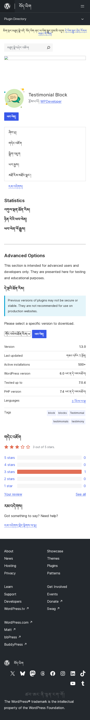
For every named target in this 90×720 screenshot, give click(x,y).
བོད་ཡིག (18, 663)
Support (10, 594)
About (8, 551)
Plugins (52, 566)
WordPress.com (18, 622)
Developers (13, 601)
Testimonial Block (47, 94)
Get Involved (57, 587)
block (51, 412)
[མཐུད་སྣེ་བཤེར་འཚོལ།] (48, 47)
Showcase (55, 551)
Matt (10, 630)
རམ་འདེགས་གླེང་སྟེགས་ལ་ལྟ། (20, 525)
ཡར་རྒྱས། (14, 164)
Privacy (10, 573)
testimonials (60, 421)
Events (52, 594)
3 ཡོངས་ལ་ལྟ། (79, 401)
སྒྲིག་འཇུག (14, 154)
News (8, 558)
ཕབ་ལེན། (11, 116)
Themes (53, 558)
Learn (8, 587)
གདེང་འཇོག (15, 143)
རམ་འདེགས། (15, 186)
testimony (78, 421)
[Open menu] (83, 6)
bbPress (12, 637)
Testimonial (77, 412)
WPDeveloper (51, 101)
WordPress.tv (16, 609)
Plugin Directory (15, 19)
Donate (55, 601)
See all (81, 494)
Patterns (53, 573)
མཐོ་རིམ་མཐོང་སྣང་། (20, 175)
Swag (53, 609)
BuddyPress (15, 644)
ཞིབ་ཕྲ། (13, 132)
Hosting (10, 566)
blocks (62, 412)
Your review (13, 494)
